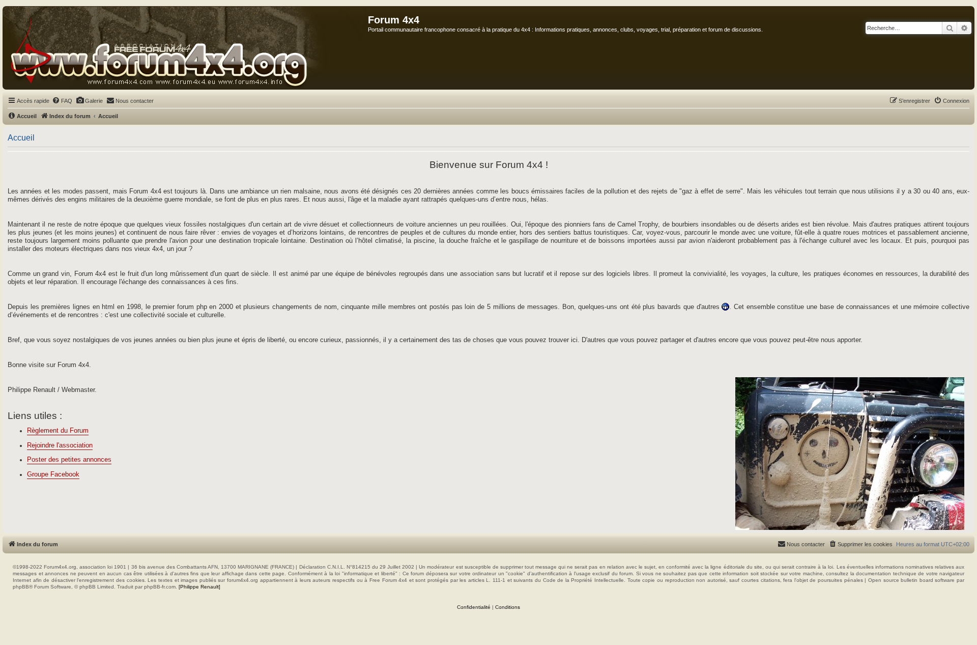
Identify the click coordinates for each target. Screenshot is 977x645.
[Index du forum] (185, 48)
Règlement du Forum (58, 430)
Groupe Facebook (53, 474)
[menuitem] (62, 101)
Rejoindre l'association (60, 445)
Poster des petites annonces (69, 459)
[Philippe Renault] (199, 587)
